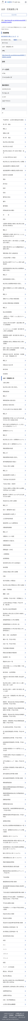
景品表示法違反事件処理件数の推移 (13, 922)
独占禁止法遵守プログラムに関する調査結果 (13, 263)
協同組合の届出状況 (8, 404)
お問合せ (5, 1017)
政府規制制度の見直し (9, 279)
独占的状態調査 (7, 312)
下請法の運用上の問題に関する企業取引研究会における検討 (13, 489)
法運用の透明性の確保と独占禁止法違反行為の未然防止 (13, 224)
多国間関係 (6, 558)
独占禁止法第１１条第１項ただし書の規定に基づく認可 (13, 684)
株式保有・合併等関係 (9, 672)
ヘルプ (5, 1015)
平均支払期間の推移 (8, 903)
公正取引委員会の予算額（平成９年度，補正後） (13, 603)
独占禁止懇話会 (7, 976)
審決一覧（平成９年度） (10, 639)
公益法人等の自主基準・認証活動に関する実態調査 (13, 323)
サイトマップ (22, 1017)
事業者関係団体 (7, 782)
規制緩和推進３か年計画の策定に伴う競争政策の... (13, 629)
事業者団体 (6, 391)
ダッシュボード (13, 1017)
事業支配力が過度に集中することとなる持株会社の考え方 (13, 235)
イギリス (5, 953)
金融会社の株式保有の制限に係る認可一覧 (13, 677)
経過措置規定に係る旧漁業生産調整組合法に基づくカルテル (13, 847)
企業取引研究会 (7, 995)
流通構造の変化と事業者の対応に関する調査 (13, 342)
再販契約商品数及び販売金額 (11, 866)
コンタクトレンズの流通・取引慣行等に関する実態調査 (13, 330)
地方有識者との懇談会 (9, 580)
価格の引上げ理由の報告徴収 (11, 298)
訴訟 (4, 219)
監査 (4, 188)
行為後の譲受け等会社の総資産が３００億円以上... (13, 755)
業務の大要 (6, 133)
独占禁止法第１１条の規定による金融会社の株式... (13, 241)
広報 (4, 576)
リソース (14, 14)
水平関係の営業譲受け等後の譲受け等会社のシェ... (13, 768)
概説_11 (5, 470)
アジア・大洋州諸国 (8, 967)
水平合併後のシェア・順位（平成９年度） (13, 762)
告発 (4, 192)
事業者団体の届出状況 (9, 400)
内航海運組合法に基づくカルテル (12, 857)
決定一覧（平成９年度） (10, 643)
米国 (4, 940)
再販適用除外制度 (8, 448)
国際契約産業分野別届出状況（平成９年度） (13, 815)
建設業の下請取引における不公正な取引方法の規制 (13, 495)
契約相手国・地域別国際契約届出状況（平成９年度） (13, 809)
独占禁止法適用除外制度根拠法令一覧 (13, 825)
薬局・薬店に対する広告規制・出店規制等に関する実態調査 (13, 348)
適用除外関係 (6, 821)
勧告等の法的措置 (8, 175)
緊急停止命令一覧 (8, 661)
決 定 (6, 214)
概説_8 (5, 413)
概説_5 (5, 307)
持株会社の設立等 (8, 365)
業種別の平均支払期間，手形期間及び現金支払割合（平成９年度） (13, 897)
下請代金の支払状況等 (9, 479)
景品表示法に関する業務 (10, 501)
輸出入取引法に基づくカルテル (11, 853)
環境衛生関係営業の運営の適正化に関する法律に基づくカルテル (13, 841)
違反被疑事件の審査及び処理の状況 (13, 170)
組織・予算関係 (7, 589)
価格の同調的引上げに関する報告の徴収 (13, 289)
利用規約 (11, 1015)
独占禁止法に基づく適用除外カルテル (13, 439)
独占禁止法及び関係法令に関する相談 (13, 585)
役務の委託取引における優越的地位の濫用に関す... (13, 247)
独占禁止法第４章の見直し (10, 387)
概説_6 (5, 360)
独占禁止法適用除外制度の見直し (12, 283)
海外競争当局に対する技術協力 (11, 563)
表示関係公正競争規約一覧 (10, 931)
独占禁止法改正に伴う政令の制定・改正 (13, 151)
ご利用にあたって (19, 1013)
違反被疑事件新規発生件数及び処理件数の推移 (13, 887)
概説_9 (5, 435)
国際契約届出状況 (8, 804)
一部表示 (15, 39)
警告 (4, 179)
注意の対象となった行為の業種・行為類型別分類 (13, 667)
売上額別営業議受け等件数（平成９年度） (13, 732)
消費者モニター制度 (8, 536)
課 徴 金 (5, 183)
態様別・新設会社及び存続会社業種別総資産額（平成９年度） (13, 715)
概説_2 (5, 230)
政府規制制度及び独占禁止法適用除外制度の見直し (13, 269)
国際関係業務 (6, 545)
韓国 (4, 962)
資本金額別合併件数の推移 (10, 773)
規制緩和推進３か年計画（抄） (11, 624)
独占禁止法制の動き (8, 142)
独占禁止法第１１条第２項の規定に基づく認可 (13, 690)
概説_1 (5, 128)
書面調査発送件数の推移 (10, 881)
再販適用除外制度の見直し (10, 457)
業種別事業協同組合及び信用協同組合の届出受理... (13, 794)
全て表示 (19, 39)
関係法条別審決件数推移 (10, 652)
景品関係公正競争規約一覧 (10, 927)
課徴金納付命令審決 (8, 210)
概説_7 (5, 396)
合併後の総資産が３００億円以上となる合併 (13, 749)
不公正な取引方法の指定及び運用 (12, 409)
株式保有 (5, 369)
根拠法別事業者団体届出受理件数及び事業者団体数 (13, 788)
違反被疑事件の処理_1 (9, 475)
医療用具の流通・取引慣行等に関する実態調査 (13, 336)
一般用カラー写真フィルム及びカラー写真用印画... (13, 317)
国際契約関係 (6, 799)
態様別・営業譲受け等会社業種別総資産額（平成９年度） (13, 721)
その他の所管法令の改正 (10, 157)
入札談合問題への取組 (9, 257)
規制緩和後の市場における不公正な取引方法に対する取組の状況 (13, 419)
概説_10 (5, 453)
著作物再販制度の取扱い (10, 461)
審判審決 (5, 206)
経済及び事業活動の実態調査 (11, 303)
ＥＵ (4, 945)
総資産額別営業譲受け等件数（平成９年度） (13, 743)
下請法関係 (6, 877)
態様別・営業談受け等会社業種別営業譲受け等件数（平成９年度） (13, 709)
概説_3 (5, 274)
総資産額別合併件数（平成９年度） (13, 737)
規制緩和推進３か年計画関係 (11, 619)
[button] (26, 2)
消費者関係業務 (7, 527)
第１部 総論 (6, 124)
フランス (5, 958)
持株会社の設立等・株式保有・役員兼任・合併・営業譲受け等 (13, 355)
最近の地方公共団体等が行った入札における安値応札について (13, 425)
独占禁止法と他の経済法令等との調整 (13, 161)
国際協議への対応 (8, 549)
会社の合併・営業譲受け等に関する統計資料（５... (13, 696)
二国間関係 (6, 554)
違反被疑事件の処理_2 (9, 514)
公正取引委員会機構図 (9, 1004)
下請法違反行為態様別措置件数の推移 (13, 892)
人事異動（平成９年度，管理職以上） (13, 598)
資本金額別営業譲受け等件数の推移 (13, 778)
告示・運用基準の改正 (9, 509)
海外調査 (5, 567)
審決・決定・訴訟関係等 (10, 635)
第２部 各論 (6, 137)
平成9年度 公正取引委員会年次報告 (13, 120)
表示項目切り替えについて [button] (8, 36)
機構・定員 (6, 594)
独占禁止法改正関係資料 (10, 609)
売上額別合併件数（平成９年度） (12, 727)
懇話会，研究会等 (8, 971)
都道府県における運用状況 (10, 523)
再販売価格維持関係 (8, 862)
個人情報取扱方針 (19, 1015)
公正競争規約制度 (8, 518)
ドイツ (5, 949)
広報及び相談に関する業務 (10, 571)
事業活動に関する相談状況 (10, 253)
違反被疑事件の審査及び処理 (11, 166)
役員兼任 (5, 373)
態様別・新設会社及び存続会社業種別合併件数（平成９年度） (13, 702)
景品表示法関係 (7, 918)
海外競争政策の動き (8, 936)
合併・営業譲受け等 (8, 378)
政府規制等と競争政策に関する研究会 (13, 986)
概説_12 (5, 505)
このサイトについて (9, 1013)
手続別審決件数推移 (8, 648)
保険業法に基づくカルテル (10, 836)
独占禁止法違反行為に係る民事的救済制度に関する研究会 (13, 981)
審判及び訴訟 (6, 197)
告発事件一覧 (6, 657)
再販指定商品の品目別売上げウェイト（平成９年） (13, 871)
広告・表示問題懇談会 (9, 1000)
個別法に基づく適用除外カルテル (12, 444)
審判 (4, 201)
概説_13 (5, 532)
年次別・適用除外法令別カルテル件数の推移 (13, 830)
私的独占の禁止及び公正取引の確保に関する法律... (13, 614)
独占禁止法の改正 (8, 146)
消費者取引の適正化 (8, 540)
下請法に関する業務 (8, 466)
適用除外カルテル (8, 430)
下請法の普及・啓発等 (9, 484)
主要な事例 (6, 382)
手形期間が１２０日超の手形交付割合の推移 (13, 908)
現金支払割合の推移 (8, 914)
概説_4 (5, 294)
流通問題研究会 (7, 991)
